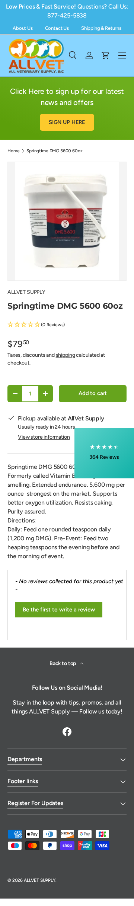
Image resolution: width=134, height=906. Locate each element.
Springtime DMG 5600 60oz (54, 151)
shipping (65, 355)
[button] (67, 325)
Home (13, 151)
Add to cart (93, 393)
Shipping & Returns (101, 28)
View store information (44, 437)
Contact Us (57, 28)
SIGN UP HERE (67, 122)
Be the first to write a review (59, 609)
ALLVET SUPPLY (26, 292)
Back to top (63, 663)
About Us (23, 28)
